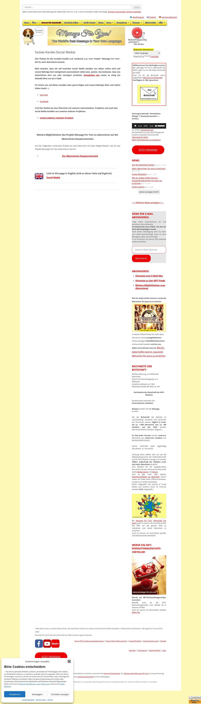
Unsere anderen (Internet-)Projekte (56, 118)
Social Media (53, 177)
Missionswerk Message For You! (136, 673)
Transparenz (142, 650)
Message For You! (144, 520)
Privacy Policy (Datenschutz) (116, 641)
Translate (154, 56)
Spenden (132, 650)
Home (26, 22)
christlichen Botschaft (85, 677)
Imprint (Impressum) (151, 641)
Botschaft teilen (71, 22)
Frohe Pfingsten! (139, 174)
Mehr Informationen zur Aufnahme (146, 140)
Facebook (44, 101)
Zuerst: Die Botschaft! (51, 22)
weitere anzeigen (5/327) (149, 192)
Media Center (90, 22)
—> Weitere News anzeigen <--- (148, 202)
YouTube (44, 95)
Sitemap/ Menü (155, 650)
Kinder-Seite (150, 22)
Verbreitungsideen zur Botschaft (145, 477)
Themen (136, 22)
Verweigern (37, 694)
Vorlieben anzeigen (60, 694)
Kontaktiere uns (92, 75)
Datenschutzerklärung (27, 684)
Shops (101, 22)
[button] (69, 661)
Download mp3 (147, 130)
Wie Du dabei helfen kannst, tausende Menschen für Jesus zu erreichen (147, 180)
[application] (149, 126)
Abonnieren (121, 22)
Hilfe (161, 22)
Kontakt (163, 641)
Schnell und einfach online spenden (124, 11)
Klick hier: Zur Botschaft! (152, 77)
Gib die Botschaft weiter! (143, 165)
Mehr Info (136, 612)
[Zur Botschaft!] (149, 517)
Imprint (50, 700)
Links (164, 650)
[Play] (135, 126)
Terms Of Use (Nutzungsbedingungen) (89, 641)
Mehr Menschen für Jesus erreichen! (149, 168)
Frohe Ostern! (138, 187)
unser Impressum (43, 684)
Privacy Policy (41, 700)
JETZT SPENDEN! (148, 149)
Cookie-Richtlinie (28, 700)
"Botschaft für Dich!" (140, 137)
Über (34, 22)
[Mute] (156, 126)
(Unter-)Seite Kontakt (112, 673)
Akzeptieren (14, 694)
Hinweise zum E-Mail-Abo (149, 275)
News (108, 22)
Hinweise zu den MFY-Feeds (150, 280)
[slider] (161, 125)
